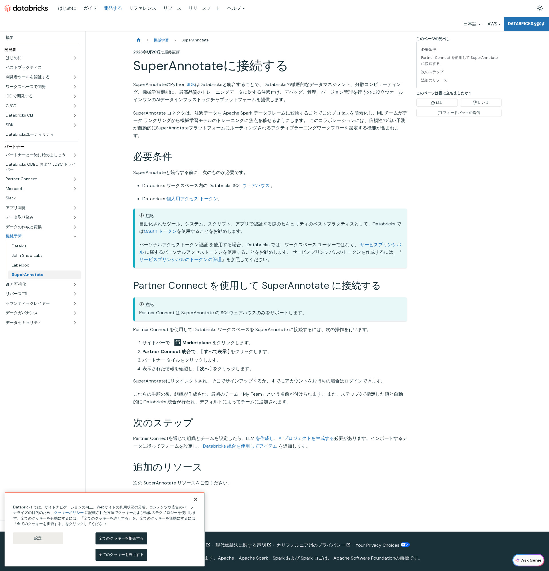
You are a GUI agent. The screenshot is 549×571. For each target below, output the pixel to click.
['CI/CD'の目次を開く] (75, 106)
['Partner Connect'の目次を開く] (75, 179)
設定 (38, 538)
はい (439, 102)
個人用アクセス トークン (192, 199)
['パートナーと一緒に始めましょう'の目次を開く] (75, 155)
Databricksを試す (526, 23)
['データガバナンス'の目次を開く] (75, 313)
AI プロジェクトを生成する (306, 438)
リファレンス (142, 8)
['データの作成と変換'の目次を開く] (75, 227)
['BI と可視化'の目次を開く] (75, 284)
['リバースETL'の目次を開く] (75, 294)
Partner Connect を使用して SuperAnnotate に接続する (459, 60)
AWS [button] (492, 24)
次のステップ (432, 71)
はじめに (67, 8)
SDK (191, 84)
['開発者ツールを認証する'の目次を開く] (75, 77)
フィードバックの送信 (461, 112)
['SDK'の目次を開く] (75, 125)
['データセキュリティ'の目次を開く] (75, 322)
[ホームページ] (138, 40)
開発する (113, 8)
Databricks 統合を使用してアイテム (240, 446)
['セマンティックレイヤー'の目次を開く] (75, 303)
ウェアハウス (256, 186)
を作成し (265, 438)
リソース (172, 8)
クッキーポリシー (69, 512)
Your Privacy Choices (378, 545)
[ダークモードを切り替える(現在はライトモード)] (539, 8)
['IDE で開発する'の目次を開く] (75, 96)
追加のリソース (434, 80)
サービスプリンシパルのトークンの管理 (180, 260)
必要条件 (428, 49)
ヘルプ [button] (234, 8)
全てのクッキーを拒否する (121, 538)
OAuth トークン (160, 231)
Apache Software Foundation (364, 558)
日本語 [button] (470, 24)
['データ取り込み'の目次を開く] (75, 217)
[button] (41, 58)
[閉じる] (195, 499)
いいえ (483, 102)
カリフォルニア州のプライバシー (311, 545)
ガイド (90, 8)
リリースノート (204, 8)
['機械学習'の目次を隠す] (75, 236)
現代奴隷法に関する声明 (241, 545)
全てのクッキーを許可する (121, 554)
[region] (105, 529)
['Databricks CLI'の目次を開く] (75, 115)
